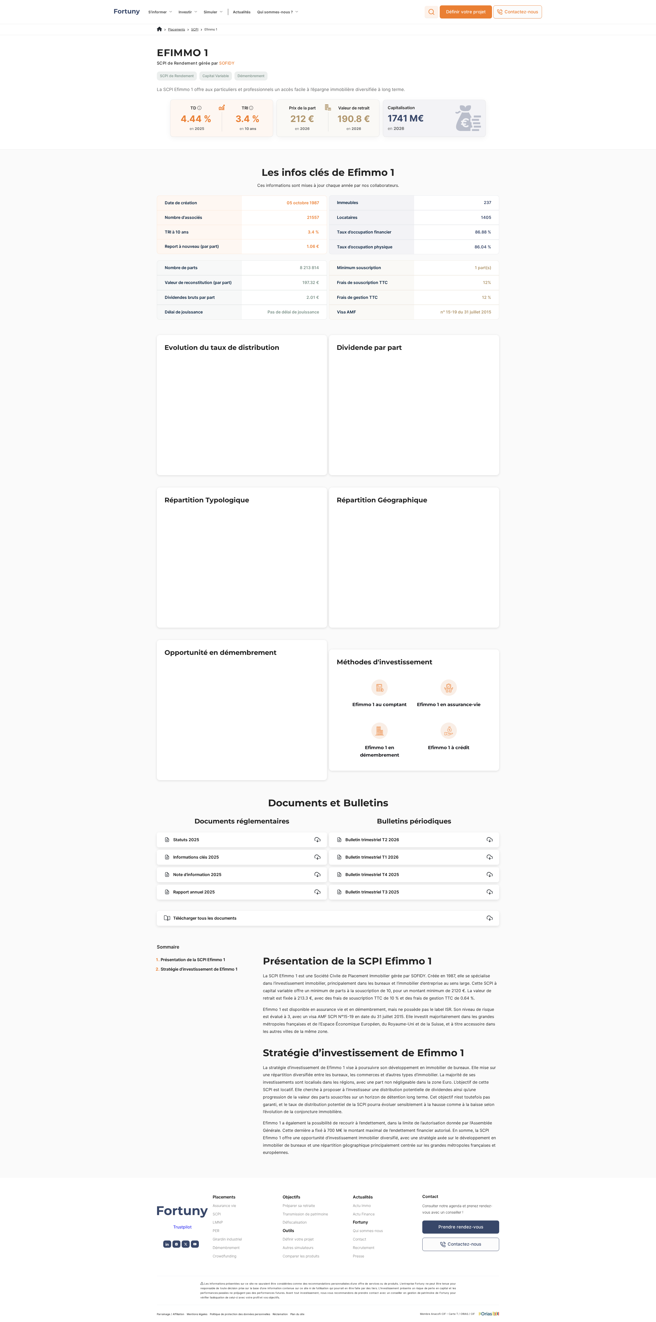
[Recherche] (431, 12)
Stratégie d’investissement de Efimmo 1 (199, 969)
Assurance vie (224, 1205)
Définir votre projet (466, 11)
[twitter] (186, 1244)
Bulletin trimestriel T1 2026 (371, 857)
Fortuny (360, 1222)
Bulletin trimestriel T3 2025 (371, 891)
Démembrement (226, 1247)
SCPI (194, 29)
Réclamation (280, 1314)
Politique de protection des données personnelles (240, 1314)
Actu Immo (362, 1205)
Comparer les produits (301, 1256)
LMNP (218, 1222)
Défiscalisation (295, 1222)
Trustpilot (182, 1227)
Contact (359, 1239)
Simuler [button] (210, 12)
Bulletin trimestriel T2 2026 (371, 839)
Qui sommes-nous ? (275, 12)
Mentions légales (197, 1314)
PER (216, 1230)
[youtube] (195, 1244)
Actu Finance (364, 1214)
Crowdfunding (224, 1256)
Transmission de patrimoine (305, 1214)
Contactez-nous (521, 11)
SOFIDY (226, 63)
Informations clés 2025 (195, 857)
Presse (358, 1256)
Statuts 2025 (185, 839)
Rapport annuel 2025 (193, 891)
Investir (185, 12)
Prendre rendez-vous (460, 1226)
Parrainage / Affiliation (170, 1314)
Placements (176, 29)
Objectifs (291, 1196)
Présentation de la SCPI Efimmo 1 (193, 959)
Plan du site (297, 1314)
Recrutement (363, 1247)
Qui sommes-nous (368, 1230)
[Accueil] (159, 29)
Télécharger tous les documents (204, 918)
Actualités (242, 12)
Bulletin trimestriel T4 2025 (371, 874)
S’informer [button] (157, 12)
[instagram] (176, 1244)
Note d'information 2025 (196, 874)
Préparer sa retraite (299, 1205)
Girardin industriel (227, 1239)
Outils (288, 1230)
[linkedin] (167, 1244)
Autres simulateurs (298, 1247)
